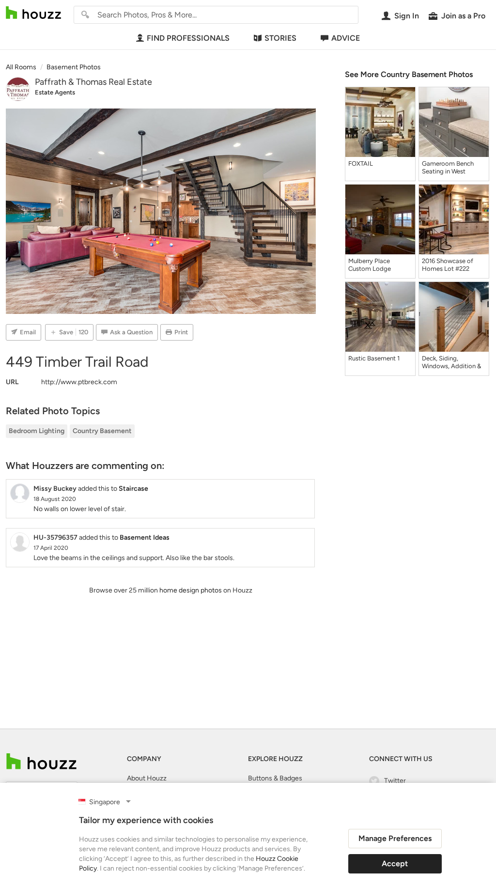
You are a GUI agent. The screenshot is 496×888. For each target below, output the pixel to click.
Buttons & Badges (275, 778)
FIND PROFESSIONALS (188, 38)
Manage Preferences (395, 838)
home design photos (190, 590)
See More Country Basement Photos (409, 74)
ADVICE (345, 38)
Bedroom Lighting (36, 431)
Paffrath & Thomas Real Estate (93, 82)
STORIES (280, 38)
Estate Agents (55, 92)
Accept (395, 863)
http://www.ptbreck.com (79, 382)
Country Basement (102, 431)
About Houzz (147, 778)
